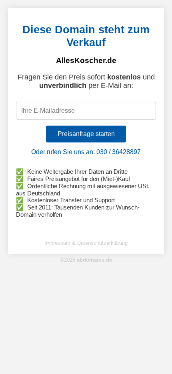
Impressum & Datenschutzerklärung (86, 243)
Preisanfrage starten (86, 133)
